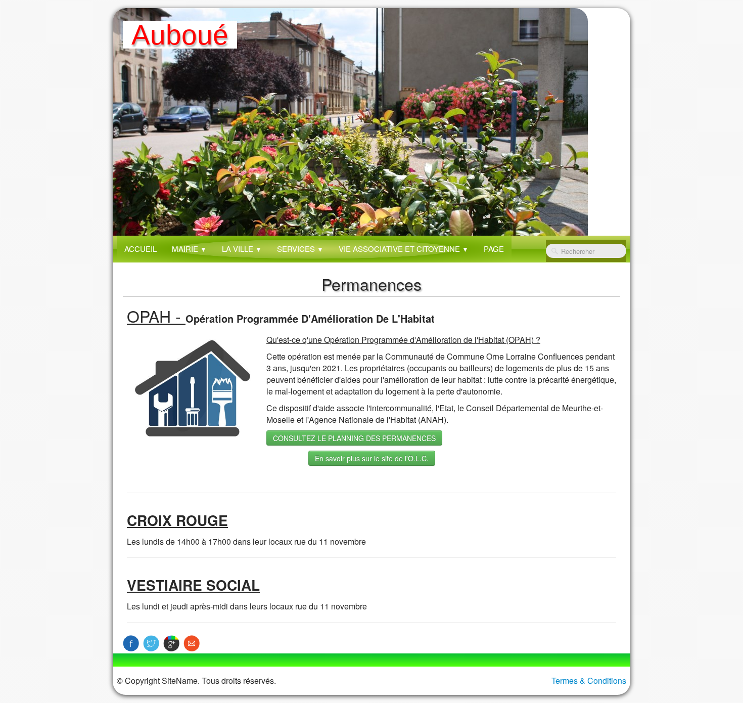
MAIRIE (189, 248)
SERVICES (300, 248)
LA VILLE (242, 248)
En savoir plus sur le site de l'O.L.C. (372, 458)
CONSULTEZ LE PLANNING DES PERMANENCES (354, 438)
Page (494, 248)
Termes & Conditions (588, 680)
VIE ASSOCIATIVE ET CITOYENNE (404, 248)
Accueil (140, 248)
